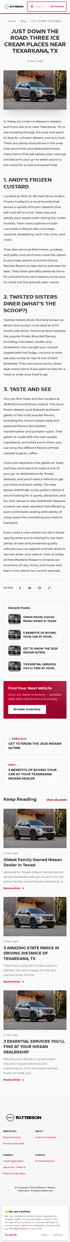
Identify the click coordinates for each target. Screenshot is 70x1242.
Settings (58, 1234)
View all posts (56, 800)
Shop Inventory (12, 1137)
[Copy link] (49, 588)
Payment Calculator (14, 1173)
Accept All (11, 1234)
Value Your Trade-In (14, 1167)
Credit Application (13, 1161)
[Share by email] (39, 588)
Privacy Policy (18, 1228)
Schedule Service (45, 1161)
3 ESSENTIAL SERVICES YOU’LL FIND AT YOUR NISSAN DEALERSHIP (34, 1047)
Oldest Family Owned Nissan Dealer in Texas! (33, 863)
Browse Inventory (27, 709)
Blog (23, 21)
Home (12, 21)
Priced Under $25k (13, 1143)
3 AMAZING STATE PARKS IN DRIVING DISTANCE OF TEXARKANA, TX (31, 953)
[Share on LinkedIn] (30, 588)
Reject (44, 1234)
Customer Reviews (45, 1137)
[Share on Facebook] (20, 588)
